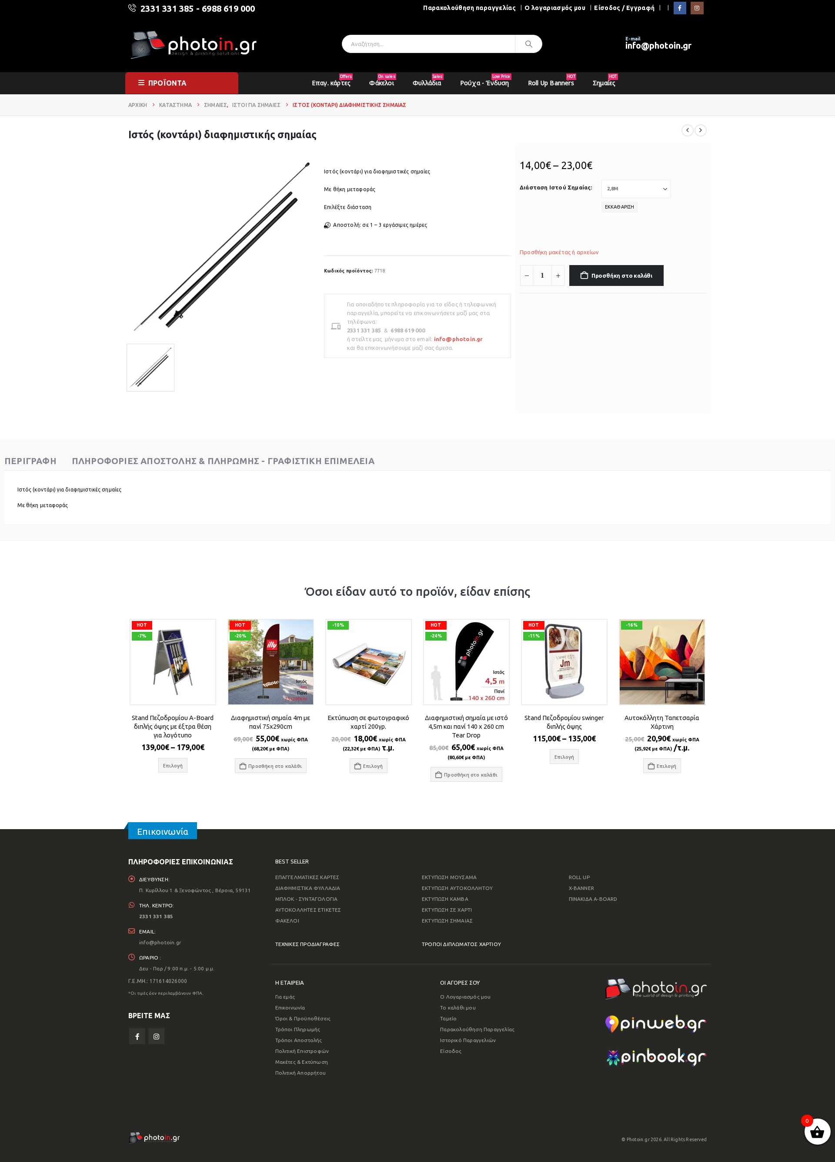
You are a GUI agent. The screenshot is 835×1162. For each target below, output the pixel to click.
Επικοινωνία (290, 1007)
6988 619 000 (228, 8)
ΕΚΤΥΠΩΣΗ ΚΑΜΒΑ (445, 899)
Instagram (156, 1036)
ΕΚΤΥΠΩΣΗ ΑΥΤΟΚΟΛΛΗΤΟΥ (457, 888)
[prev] (687, 130)
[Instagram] (697, 8)
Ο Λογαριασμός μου (465, 996)
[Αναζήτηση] (528, 44)
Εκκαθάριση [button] (620, 206)
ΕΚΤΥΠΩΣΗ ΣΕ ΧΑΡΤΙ (447, 910)
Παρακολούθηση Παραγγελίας (477, 1029)
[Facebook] (680, 8)
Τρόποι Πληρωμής (298, 1029)
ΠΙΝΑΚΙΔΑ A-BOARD (593, 899)
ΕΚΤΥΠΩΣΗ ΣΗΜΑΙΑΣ (447, 920)
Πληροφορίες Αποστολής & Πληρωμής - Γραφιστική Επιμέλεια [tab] (223, 461)
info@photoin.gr (658, 45)
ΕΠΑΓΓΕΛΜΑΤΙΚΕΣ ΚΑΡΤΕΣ (307, 877)
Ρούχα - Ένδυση (485, 80)
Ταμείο (448, 1018)
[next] (701, 130)
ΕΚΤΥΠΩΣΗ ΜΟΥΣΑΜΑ (449, 877)
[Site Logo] (193, 44)
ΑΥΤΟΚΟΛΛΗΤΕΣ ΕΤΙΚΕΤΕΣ (308, 910)
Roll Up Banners (551, 80)
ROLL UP (579, 877)
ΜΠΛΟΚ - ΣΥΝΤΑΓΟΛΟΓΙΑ (306, 899)
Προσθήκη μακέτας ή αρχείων (559, 252)
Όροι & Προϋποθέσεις (303, 1018)
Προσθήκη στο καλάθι (621, 275)
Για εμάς (285, 996)
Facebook (137, 1036)
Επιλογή (373, 766)
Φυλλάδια (428, 80)
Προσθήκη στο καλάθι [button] (275, 766)
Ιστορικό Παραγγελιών (468, 1040)
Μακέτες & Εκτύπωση (301, 1062)
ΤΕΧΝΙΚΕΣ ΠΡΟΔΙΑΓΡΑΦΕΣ (307, 944)
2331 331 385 (167, 8)
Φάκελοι (382, 80)
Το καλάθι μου (458, 1007)
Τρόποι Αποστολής (298, 1040)
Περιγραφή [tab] (30, 461)
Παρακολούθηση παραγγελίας (469, 7)
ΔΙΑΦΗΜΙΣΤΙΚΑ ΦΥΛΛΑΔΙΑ (308, 888)
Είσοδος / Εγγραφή (624, 7)
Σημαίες (605, 80)
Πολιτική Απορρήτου (300, 1073)
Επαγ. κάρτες (332, 80)
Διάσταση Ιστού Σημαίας (555, 187)
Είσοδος (450, 1051)
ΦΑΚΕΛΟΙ (287, 920)
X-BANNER (582, 888)
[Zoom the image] (656, 983)
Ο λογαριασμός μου (554, 7)
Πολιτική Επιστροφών (302, 1051)
